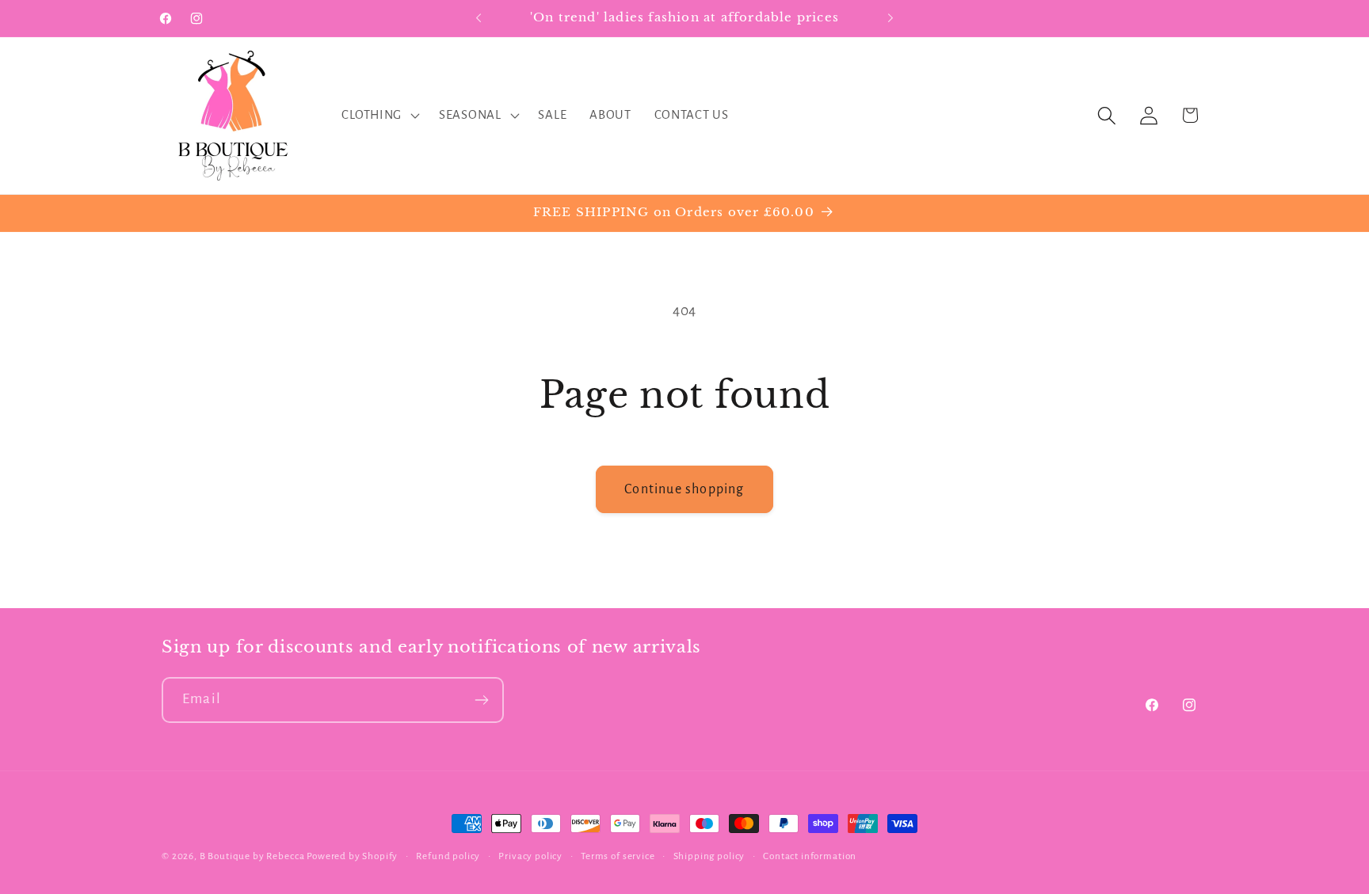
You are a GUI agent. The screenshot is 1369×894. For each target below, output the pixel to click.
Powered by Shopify (352, 856)
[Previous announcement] (478, 18)
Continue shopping (684, 489)
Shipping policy (709, 856)
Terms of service (617, 856)
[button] (379, 115)
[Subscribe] (481, 700)
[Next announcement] (890, 18)
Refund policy (448, 856)
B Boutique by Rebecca (253, 856)
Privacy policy (530, 856)
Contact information (809, 856)
